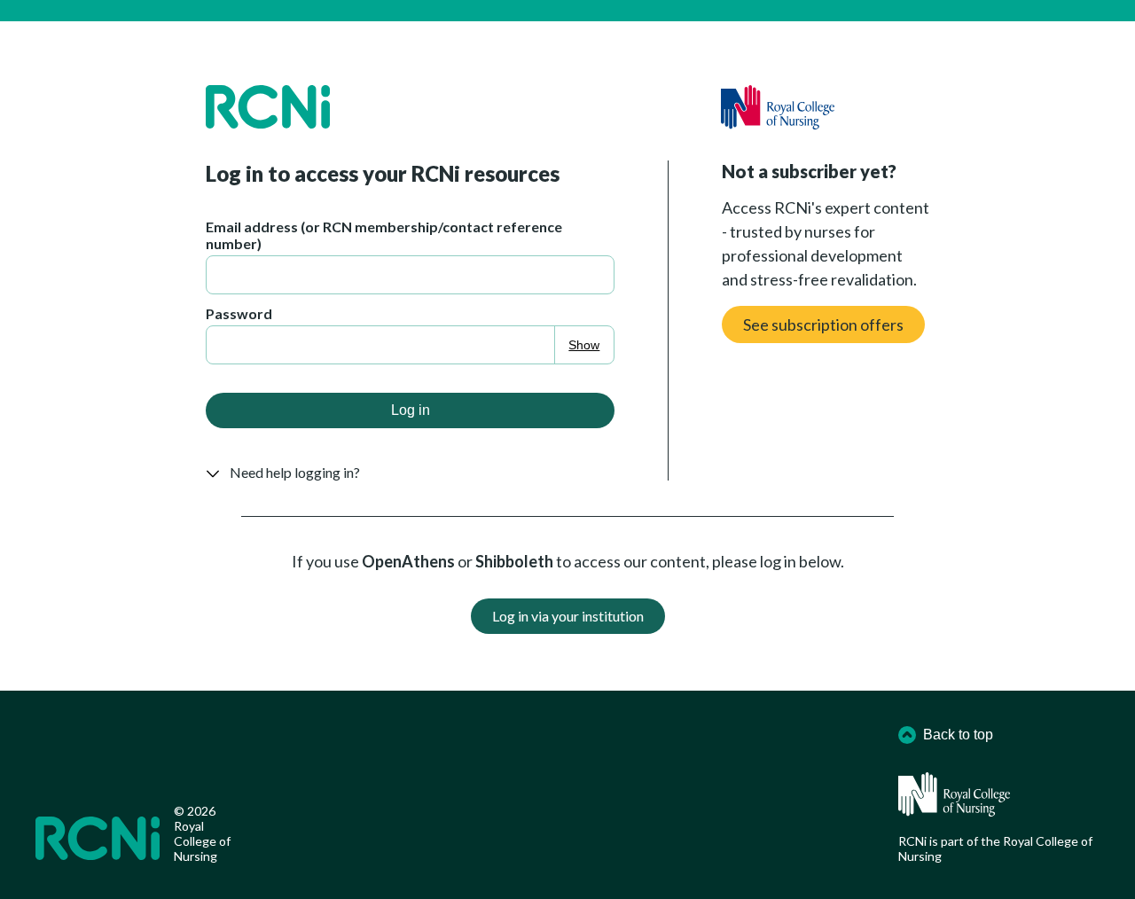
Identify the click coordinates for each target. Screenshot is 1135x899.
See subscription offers (823, 324)
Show (583, 345)
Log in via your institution (568, 615)
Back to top (958, 734)
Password (239, 313)
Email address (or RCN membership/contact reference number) (384, 235)
